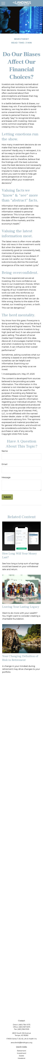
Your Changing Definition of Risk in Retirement (20, 658)
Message (6, 477)
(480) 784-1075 (24, 1025)
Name (5, 451)
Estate (21, 1056)
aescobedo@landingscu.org (21, 1043)
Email (4, 464)
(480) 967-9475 (24, 1027)
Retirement (21, 1051)
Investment (21, 1053)
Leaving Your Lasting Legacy (20, 607)
